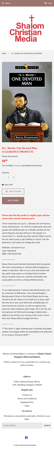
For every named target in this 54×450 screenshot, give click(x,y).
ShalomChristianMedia (27, 445)
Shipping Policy (27, 402)
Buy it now (13, 200)
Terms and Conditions (27, 398)
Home (4, 53)
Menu (7, 3)
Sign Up (47, 426)
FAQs (27, 406)
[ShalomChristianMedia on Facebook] (26, 438)
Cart (50, 3)
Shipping (17, 165)
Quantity (5, 173)
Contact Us (27, 395)
